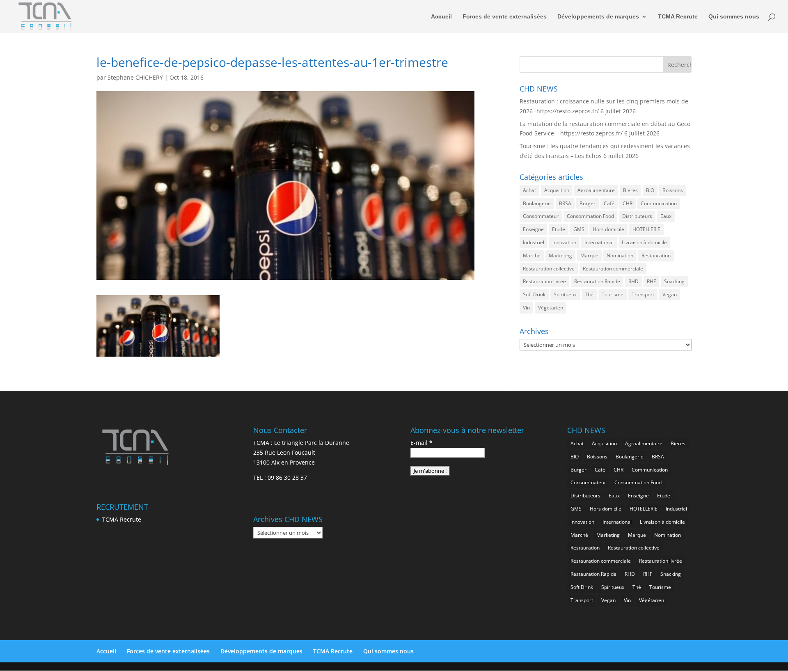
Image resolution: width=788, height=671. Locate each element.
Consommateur (541, 216)
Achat (529, 190)
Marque (589, 255)
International (599, 242)
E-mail (421, 443)
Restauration (656, 255)
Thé (589, 294)
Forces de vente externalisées (505, 17)
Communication (659, 203)
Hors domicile (608, 229)
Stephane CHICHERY (135, 77)
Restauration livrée (544, 281)
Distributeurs (637, 216)
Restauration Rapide (597, 281)
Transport (643, 294)
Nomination (620, 255)
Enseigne (533, 229)
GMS (578, 229)
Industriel (533, 242)
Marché (532, 255)
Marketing (560, 255)
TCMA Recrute (678, 17)
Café (609, 203)
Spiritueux (565, 294)
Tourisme (612, 294)
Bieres (630, 190)
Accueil (441, 17)
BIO (650, 190)
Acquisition (556, 190)
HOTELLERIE (646, 229)
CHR (627, 203)
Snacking (674, 281)
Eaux (665, 216)
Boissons (672, 190)
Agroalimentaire (596, 190)
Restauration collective (549, 268)
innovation (564, 242)
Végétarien (550, 307)
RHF (651, 281)
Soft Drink (534, 294)
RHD (633, 281)
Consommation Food (590, 216)
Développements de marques (598, 17)
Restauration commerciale (613, 268)
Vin (526, 307)
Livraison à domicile (644, 242)
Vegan (669, 294)
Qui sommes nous (733, 17)
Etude (558, 229)
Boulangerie (537, 203)
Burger (588, 203)
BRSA (565, 203)
